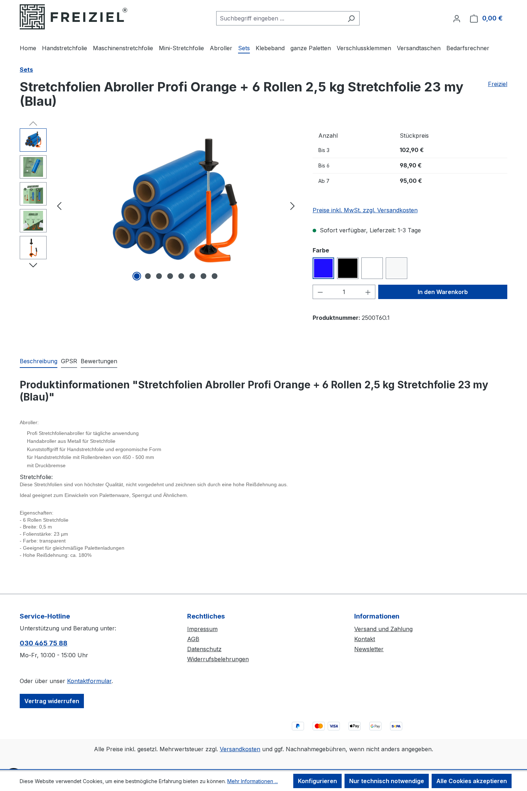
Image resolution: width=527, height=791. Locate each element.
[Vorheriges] (59, 205)
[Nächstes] (292, 205)
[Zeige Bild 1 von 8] (137, 276)
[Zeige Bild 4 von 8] (170, 276)
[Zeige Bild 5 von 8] (181, 276)
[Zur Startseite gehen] (73, 16)
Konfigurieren (317, 781)
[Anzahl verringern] (320, 292)
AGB (193, 639)
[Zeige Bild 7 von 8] (203, 276)
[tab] (38, 361)
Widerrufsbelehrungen (218, 659)
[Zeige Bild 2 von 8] (148, 276)
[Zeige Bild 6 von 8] (192, 276)
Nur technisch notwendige (386, 781)
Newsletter (369, 649)
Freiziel (497, 83)
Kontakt (364, 639)
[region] (159, 205)
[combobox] (279, 18)
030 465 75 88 (43, 643)
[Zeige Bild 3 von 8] (159, 276)
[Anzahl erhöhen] (368, 292)
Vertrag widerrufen (51, 701)
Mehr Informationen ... (252, 781)
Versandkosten (240, 749)
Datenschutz (204, 649)
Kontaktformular (89, 681)
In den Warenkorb (443, 291)
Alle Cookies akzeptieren (471, 781)
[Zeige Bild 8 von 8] (215, 276)
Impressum (202, 629)
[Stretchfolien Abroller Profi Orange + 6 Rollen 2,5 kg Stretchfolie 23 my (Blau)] (176, 205)
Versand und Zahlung (383, 629)
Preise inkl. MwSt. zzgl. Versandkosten (365, 210)
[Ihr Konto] (456, 18)
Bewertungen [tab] (99, 361)
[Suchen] (351, 18)
